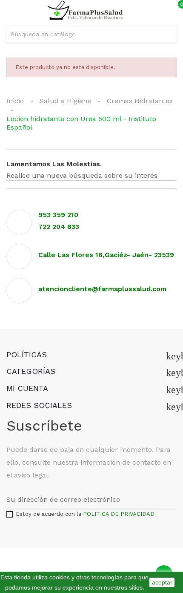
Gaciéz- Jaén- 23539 (140, 255)
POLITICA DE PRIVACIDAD (118, 514)
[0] (172, 10)
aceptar (162, 582)
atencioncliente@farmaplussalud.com (102, 289)
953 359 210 (58, 215)
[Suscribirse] (172, 499)
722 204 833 (58, 227)
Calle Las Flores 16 (70, 255)
